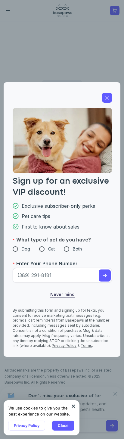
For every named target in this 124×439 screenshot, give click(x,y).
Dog (26, 248)
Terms (86, 345)
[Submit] (105, 275)
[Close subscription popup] (73, 406)
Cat (51, 248)
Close (63, 425)
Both (77, 248)
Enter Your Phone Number (47, 263)
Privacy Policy (26, 425)
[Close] (107, 98)
